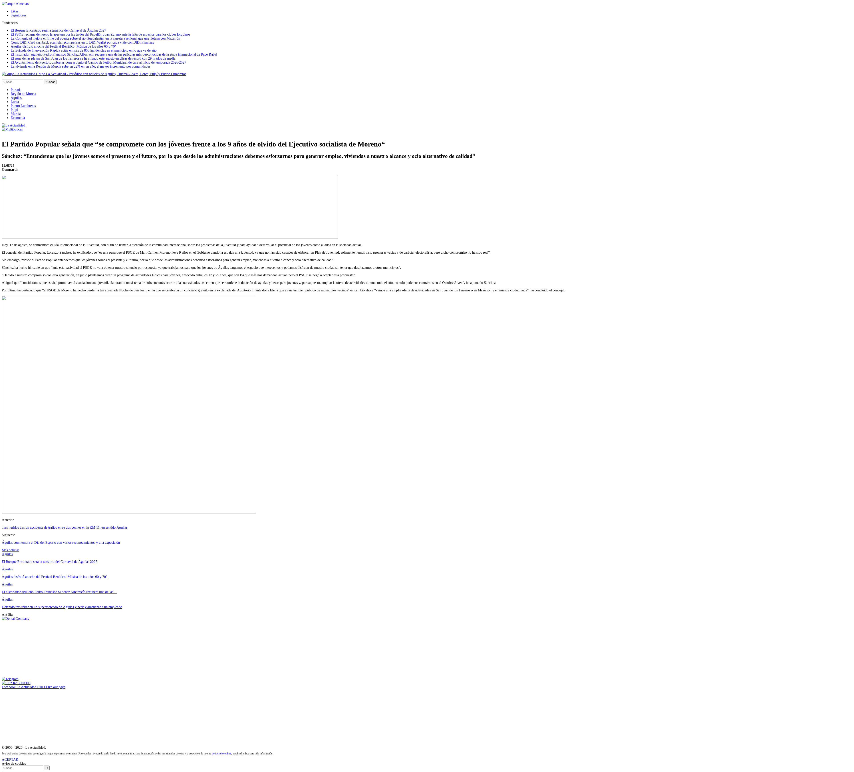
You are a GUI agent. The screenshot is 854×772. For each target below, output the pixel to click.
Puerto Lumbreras (23, 106)
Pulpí (14, 110)
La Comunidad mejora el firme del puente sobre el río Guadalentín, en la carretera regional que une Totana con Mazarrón (95, 38)
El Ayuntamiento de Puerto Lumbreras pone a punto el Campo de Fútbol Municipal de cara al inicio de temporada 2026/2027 (98, 62)
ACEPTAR (10, 759)
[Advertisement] (35, 648)
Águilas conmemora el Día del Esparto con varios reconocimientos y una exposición (61, 542)
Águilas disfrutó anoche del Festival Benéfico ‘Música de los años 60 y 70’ (63, 46)
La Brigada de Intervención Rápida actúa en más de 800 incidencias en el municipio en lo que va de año (84, 50)
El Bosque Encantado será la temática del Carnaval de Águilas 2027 (58, 30)
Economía (18, 118)
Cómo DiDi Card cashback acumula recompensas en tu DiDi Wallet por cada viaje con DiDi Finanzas (82, 42)
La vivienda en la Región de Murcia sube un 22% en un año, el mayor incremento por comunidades (80, 66)
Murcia (16, 114)
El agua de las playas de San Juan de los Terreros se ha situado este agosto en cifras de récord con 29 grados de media (93, 58)
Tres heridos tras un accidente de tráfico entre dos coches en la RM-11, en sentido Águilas (64, 527)
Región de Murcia (23, 94)
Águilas (16, 98)
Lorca (15, 102)
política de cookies (221, 753)
